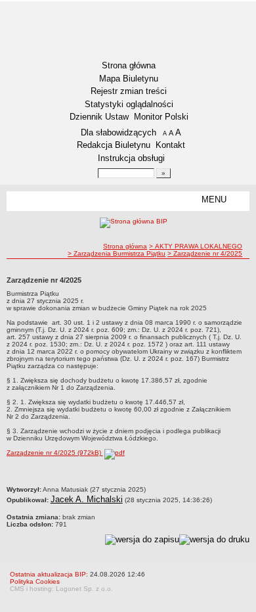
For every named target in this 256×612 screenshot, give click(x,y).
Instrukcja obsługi (131, 158)
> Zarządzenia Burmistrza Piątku (116, 253)
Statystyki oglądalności (129, 104)
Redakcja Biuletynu (113, 145)
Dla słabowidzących (118, 132)
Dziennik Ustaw (99, 117)
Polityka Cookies (35, 581)
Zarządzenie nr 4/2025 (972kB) (55, 452)
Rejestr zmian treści (129, 91)
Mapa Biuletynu (128, 78)
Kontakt (170, 145)
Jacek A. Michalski (87, 499)
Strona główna (129, 65)
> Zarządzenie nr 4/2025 (204, 253)
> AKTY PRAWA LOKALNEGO (195, 246)
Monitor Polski (161, 117)
